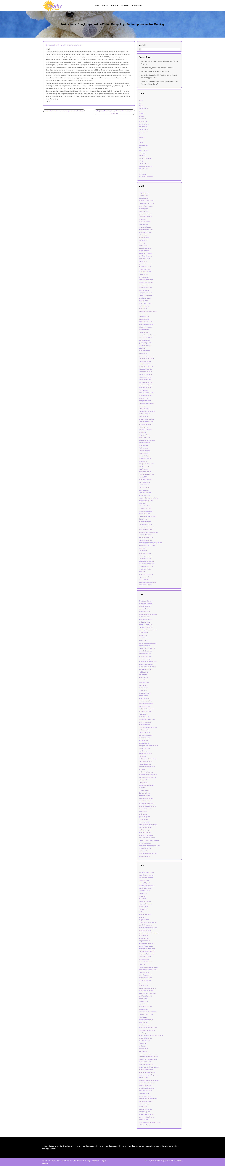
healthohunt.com (144, 414)
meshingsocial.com (145, 1006)
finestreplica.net (144, 408)
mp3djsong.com (144, 611)
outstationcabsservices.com (148, 516)
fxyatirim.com (143, 274)
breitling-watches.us (145, 627)
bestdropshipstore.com (146, 295)
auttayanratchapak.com (146, 943)
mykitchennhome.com (146, 798)
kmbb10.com (143, 998)
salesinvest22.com (145, 458)
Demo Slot (105, 5)
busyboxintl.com (144, 941)
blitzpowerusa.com (145, 980)
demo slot (142, 153)
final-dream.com (144, 448)
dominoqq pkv (144, 108)
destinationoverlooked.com (148, 1098)
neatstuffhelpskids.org (146, 709)
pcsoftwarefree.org (145, 256)
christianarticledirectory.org (148, 853)
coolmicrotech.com (145, 524)
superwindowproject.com (147, 806)
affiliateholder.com (145, 1125)
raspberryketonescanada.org (148, 498)
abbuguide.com (144, 277)
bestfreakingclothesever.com (148, 1056)
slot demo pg (143, 169)
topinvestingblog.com (146, 669)
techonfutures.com (145, 493)
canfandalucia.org (145, 508)
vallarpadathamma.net (146, 954)
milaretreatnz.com (145, 693)
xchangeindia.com (145, 521)
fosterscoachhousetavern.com (149, 967)
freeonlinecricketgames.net (148, 727)
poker (141, 142)
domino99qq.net (144, 883)
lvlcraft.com (143, 308)
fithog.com (142, 756)
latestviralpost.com (145, 975)
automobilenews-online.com (148, 532)
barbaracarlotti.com (145, 827)
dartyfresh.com (144, 251)
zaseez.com (143, 219)
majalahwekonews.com (146, 875)
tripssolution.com (144, 319)
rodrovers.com (144, 316)
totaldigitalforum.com (146, 537)
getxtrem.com (143, 1001)
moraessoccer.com (145, 711)
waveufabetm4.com (145, 387)
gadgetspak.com (144, 340)
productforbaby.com (146, 962)
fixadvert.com (143, 632)
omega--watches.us (145, 625)
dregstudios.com (144, 706)
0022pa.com (143, 685)
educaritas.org (143, 235)
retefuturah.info (144, 416)
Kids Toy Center (150, 1161)
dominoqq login (80, 1146)
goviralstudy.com (144, 817)
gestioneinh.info (144, 453)
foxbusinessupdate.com (147, 1030)
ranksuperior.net (144, 1093)
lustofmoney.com (144, 1112)
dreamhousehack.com (146, 527)
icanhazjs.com (143, 811)
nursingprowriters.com (146, 1064)
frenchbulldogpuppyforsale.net (149, 840)
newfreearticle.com (145, 977)
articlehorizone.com (145, 327)
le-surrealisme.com (145, 656)
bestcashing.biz (144, 730)
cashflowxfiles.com (145, 996)
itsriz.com (142, 917)
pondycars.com (144, 490)
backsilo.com (143, 1048)
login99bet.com (144, 198)
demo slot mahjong (145, 158)
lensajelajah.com (144, 237)
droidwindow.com (145, 472)
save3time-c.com (144, 638)
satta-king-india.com (146, 322)
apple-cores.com (144, 822)
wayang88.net (143, 390)
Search (142, 45)
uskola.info (142, 432)
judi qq (141, 105)
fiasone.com (143, 1017)
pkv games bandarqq (146, 176)
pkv (140, 103)
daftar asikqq (143, 145)
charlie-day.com (144, 1025)
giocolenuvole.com (145, 264)
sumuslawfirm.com (145, 1062)
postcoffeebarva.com (146, 946)
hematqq (165, 1146)
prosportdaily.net (144, 456)
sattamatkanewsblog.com (147, 1072)
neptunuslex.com (144, 617)
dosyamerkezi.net (145, 653)
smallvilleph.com (144, 698)
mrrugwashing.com (145, 1038)
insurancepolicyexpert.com (148, 661)
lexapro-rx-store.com (146, 835)
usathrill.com (143, 503)
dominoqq (142, 174)
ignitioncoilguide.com (146, 574)
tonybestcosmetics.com (147, 545)
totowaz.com (143, 1077)
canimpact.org (143, 814)
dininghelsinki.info (145, 400)
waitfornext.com (144, 437)
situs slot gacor (136, 5)
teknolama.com (144, 959)
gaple (141, 111)
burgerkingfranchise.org (147, 951)
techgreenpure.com (145, 293)
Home (97, 5)
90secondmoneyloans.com (148, 311)
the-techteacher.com (145, 529)
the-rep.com (143, 675)
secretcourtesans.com (146, 201)
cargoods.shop (144, 920)
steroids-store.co (144, 751)
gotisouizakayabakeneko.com (149, 933)
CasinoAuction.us (144, 793)
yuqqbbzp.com (144, 329)
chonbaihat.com (144, 743)
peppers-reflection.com (147, 1117)
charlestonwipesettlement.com (149, 1080)
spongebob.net (144, 938)
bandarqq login (150, 1146)
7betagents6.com (144, 332)
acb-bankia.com (144, 1041)
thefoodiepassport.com (146, 803)
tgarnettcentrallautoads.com (148, 630)
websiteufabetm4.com (146, 393)
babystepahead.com (145, 1096)
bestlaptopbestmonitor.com (148, 759)
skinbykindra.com (145, 553)
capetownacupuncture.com (148, 922)
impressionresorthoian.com (148, 1054)
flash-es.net (143, 1043)
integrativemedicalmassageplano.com (151, 1035)
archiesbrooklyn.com (146, 735)
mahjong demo (144, 150)
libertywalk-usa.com (145, 603)
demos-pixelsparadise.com (148, 643)
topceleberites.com (145, 369)
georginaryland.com (145, 761)
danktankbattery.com (146, 1020)
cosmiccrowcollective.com (148, 927)
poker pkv (142, 119)
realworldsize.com (145, 956)
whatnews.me (143, 445)
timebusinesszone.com (146, 1114)
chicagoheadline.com (146, 206)
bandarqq (142, 137)
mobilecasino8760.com (146, 785)
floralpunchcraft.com (146, 1014)
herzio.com (142, 896)
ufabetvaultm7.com (145, 379)
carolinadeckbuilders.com (147, 667)
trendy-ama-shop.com (146, 464)
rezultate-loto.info (145, 361)
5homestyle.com (144, 856)
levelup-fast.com (144, 351)
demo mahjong (144, 124)
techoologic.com (144, 495)
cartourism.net (143, 819)
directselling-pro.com (146, 566)
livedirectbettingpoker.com (148, 1027)
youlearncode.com (145, 272)
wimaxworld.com (144, 724)
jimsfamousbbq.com (145, 601)
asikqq (141, 100)
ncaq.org (142, 243)
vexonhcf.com (143, 640)
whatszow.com (144, 285)
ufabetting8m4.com (145, 372)
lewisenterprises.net (145, 253)
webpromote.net (144, 748)
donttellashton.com (145, 888)
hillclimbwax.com (144, 1104)
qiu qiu (141, 140)
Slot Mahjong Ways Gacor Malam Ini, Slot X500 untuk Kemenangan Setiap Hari (73, 1161)
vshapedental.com (145, 506)
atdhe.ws (142, 769)
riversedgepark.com (145, 216)
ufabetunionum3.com (146, 374)
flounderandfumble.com (147, 411)
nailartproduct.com (145, 303)
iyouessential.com (145, 266)
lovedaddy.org (144, 1033)
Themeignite (162, 1161)
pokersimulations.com (146, 356)
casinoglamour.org (145, 848)
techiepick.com (144, 485)
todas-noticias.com (145, 904)
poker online (143, 126)
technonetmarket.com (146, 424)
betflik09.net (143, 240)
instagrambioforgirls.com (147, 993)
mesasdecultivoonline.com (147, 970)
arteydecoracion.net (145, 753)
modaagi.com (143, 696)
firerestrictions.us (144, 732)
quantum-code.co (145, 443)
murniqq (158, 1146)
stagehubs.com (144, 193)
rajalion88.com (144, 211)
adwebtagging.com (145, 1091)
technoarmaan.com (145, 540)
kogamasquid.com (145, 843)
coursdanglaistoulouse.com (148, 614)
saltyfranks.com (144, 677)
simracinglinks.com (145, 651)
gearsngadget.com (145, 343)
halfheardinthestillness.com (148, 774)
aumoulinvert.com (145, 801)
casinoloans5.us (144, 790)
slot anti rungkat (138, 1146)
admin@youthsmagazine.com (72, 45)
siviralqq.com (143, 1051)
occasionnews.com (145, 1109)
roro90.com (143, 893)
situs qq (141, 113)
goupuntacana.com (145, 214)
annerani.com (143, 680)
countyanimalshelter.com (147, 1088)
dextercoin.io (143, 851)
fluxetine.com (143, 782)
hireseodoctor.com (145, 345)
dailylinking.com (144, 258)
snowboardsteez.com (146, 991)
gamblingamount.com (146, 1101)
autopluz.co (143, 635)
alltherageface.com (145, 556)
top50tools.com (144, 672)
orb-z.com (142, 964)
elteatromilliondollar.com (147, 949)
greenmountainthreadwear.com (149, 1067)
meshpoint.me (143, 935)
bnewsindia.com (144, 482)
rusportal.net (143, 909)
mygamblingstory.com (146, 872)
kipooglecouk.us (144, 796)
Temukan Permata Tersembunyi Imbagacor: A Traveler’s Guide (64, 111)
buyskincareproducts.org (147, 838)
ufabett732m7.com (145, 466)
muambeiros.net (144, 738)
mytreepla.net (143, 353)
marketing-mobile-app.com (148, 1012)
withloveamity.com (145, 269)
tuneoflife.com (143, 1119)
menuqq (45, 1146)
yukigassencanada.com (146, 324)
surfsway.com (143, 301)
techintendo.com (144, 290)
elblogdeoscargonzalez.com (148, 746)
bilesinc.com (143, 690)
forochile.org (143, 714)
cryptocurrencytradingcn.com (149, 1075)
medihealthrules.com (146, 500)
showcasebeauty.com (146, 659)
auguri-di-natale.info (145, 619)
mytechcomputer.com (146, 577)
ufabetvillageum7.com (146, 382)
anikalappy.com (144, 398)
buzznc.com (143, 548)
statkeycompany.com (146, 664)
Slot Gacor (114, 5)
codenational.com (145, 558)
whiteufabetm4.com (145, 395)
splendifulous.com (145, 364)
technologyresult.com (146, 279)
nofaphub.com (144, 224)
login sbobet (143, 121)
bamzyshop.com (144, 487)
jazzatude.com (144, 682)
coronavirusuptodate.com (147, 335)
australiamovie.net (145, 606)
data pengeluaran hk (145, 166)
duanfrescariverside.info (147, 403)
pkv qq (141, 161)
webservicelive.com (145, 585)
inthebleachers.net (145, 832)
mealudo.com (143, 1022)
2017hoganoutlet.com (146, 877)
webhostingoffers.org (146, 282)
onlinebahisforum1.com (146, 203)
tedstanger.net (143, 427)
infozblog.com (144, 740)
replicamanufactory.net (146, 358)
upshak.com (143, 1046)
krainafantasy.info (145, 901)
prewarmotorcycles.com (147, 648)
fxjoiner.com (143, 550)
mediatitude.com (144, 646)
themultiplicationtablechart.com (149, 845)
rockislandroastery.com (146, 564)
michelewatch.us (144, 622)
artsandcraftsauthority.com (148, 582)
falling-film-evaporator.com (148, 1059)
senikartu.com (143, 906)
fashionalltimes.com (145, 535)
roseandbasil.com (145, 764)
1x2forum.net (143, 195)
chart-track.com (144, 717)
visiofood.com (143, 469)
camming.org (143, 208)
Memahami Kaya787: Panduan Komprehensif (157, 68)
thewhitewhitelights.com (147, 767)
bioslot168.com (144, 579)
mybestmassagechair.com (147, 777)
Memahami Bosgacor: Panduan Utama (155, 71)
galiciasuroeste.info (145, 701)
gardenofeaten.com (145, 983)
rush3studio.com (144, 891)
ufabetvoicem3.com (145, 385)
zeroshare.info (143, 688)
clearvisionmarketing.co (147, 440)
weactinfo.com (144, 1004)
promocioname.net (145, 722)
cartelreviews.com (145, 298)
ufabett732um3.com (145, 429)
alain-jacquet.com (145, 930)
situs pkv (53, 1149)
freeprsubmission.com (146, 474)
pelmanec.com (144, 880)
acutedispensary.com (146, 1070)
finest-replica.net (144, 450)
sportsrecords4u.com (146, 366)
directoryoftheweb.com (146, 885)
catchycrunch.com (145, 222)
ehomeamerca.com (145, 287)
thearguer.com (143, 1009)
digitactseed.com (144, 306)
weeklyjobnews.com (145, 1085)
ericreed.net (143, 780)
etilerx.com (142, 406)
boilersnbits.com (144, 972)
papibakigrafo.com (145, 809)
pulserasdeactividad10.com (148, 824)
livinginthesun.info (145, 914)
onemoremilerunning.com (147, 988)
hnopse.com (143, 1106)
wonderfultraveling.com (147, 719)
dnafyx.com (143, 261)
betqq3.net (142, 788)
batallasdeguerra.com (146, 703)
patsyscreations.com (146, 230)
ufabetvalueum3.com (146, 377)
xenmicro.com (143, 245)
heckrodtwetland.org (146, 772)
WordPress (178, 1161)
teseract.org (143, 461)
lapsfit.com (142, 348)
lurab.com (142, 571)
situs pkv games (54, 1146)
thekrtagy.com (143, 519)
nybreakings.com (144, 514)
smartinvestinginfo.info (146, 419)
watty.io (141, 912)
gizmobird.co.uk (144, 609)
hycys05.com (143, 985)
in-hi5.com (142, 899)
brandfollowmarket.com (147, 1083)
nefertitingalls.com (145, 227)
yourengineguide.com (146, 511)
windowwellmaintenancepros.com (150, 1122)
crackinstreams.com (145, 337)
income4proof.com (145, 232)
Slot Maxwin (124, 5)
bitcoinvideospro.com (146, 925)
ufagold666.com (144, 477)
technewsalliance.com (146, 422)
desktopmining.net (145, 830)
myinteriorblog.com (145, 479)
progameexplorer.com (146, 561)
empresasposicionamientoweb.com (150, 543)
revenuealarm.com (145, 569)
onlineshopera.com (145, 248)
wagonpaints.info (144, 435)
